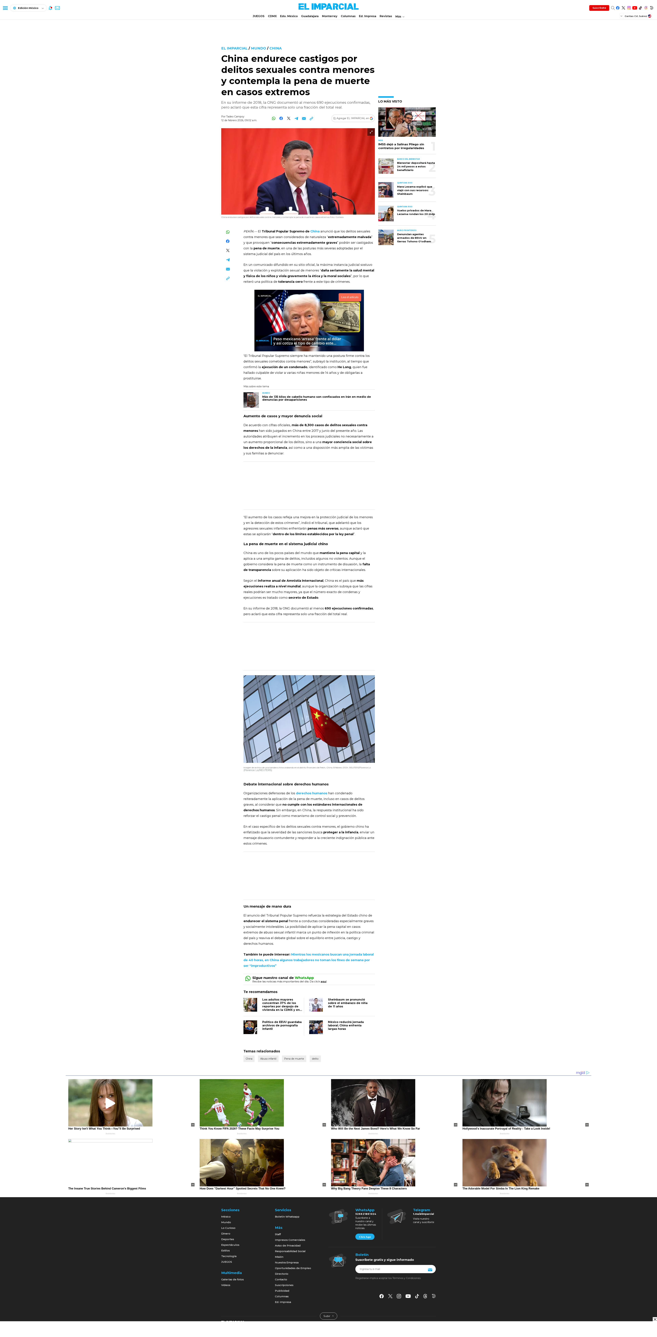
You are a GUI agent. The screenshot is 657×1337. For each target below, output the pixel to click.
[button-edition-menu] (621, 16)
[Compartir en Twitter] (288, 118)
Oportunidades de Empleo (293, 1268)
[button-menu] (5, 8)
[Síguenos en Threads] (646, 7)
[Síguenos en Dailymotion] (651, 7)
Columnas (348, 16)
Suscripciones (284, 1285)
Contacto (281, 1279)
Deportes (227, 1239)
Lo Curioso (228, 1228)
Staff (278, 1234)
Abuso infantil (268, 1058)
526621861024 (365, 1214)
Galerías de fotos (232, 1279)
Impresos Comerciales (290, 1240)
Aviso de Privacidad (288, 1245)
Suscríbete (599, 7)
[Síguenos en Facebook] (618, 7)
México (226, 1216)
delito (315, 1058)
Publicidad (282, 1290)
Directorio (281, 1273)
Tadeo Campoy (235, 116)
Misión (279, 1256)
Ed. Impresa (367, 16)
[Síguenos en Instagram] (629, 7)
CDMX (272, 16)
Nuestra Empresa (287, 1262)
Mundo (258, 48)
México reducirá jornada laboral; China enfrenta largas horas (346, 1025)
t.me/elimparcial (423, 1214)
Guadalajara (310, 16)
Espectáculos (230, 1244)
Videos (225, 1285)
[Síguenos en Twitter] (623, 7)
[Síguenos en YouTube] (634, 7)
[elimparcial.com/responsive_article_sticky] (655, 1319)
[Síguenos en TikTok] (640, 7)
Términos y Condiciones (406, 1278)
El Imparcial (234, 48)
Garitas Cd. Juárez (636, 16)
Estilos (225, 1250)
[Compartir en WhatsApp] (273, 118)
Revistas (386, 16)
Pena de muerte (294, 1058)
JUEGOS (259, 16)
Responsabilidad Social (290, 1251)
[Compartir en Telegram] (296, 118)
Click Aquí (365, 1237)
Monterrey (329, 16)
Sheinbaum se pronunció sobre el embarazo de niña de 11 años (348, 1003)
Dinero (225, 1233)
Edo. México (289, 16)
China (275, 48)
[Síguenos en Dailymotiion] (434, 1296)
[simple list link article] (407, 123)
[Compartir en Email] (303, 118)
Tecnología (228, 1256)
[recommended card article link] (251, 400)
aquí (323, 981)
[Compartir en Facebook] (281, 118)
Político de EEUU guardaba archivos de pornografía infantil (282, 1025)
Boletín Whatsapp (287, 1216)
